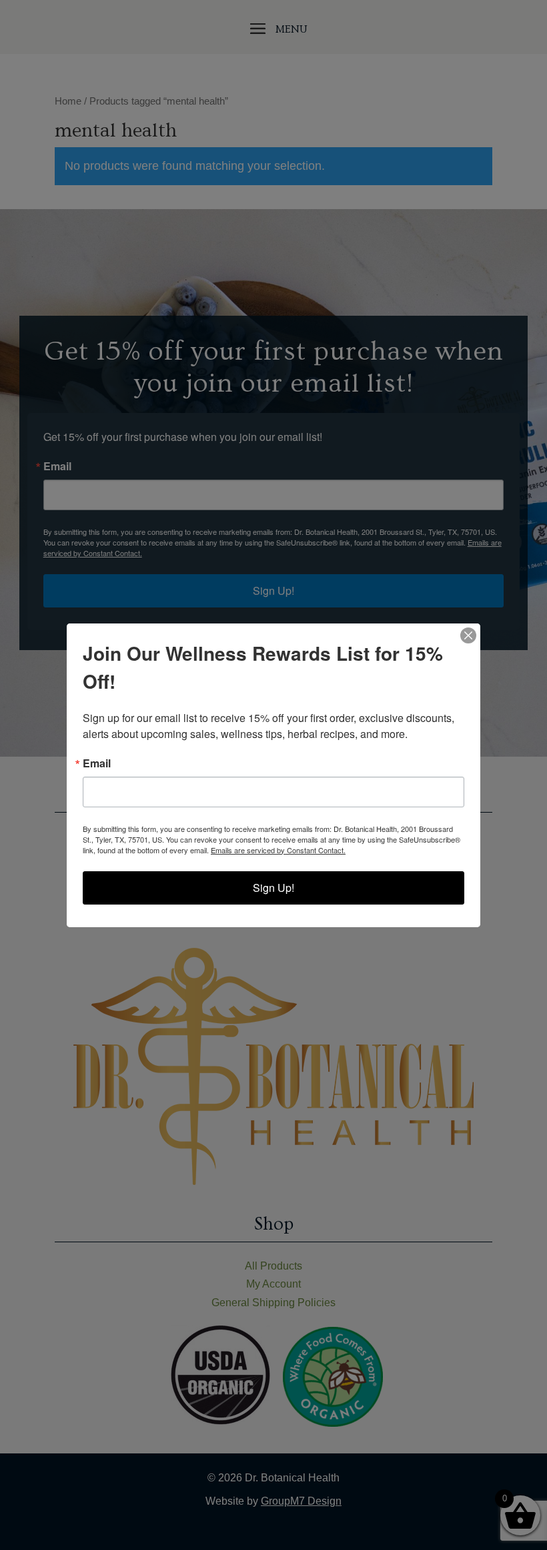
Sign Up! (273, 887)
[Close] (468, 635)
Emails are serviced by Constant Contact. (278, 850)
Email (97, 763)
